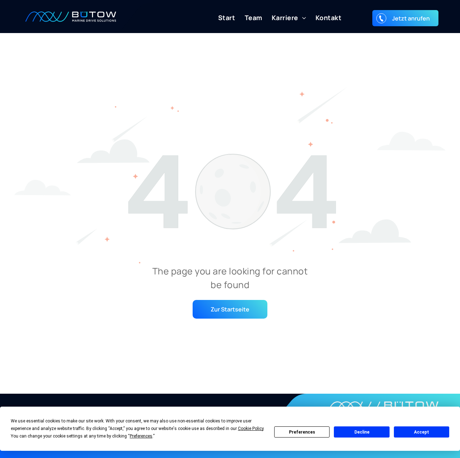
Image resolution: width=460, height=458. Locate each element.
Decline (361, 432)
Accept (421, 432)
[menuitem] (222, 18)
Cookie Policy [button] (250, 428)
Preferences (302, 432)
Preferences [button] (141, 436)
